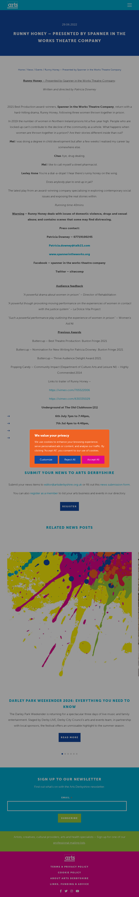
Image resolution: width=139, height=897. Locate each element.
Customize (46, 459)
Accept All (93, 459)
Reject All (69, 459)
